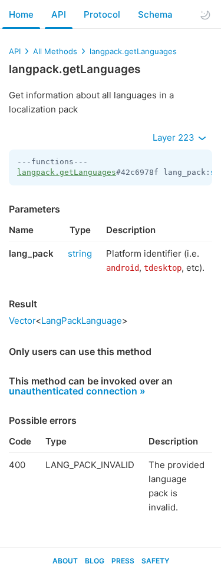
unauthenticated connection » (77, 391)
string (80, 253)
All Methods (55, 51)
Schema (155, 14)
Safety (155, 560)
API (58, 14)
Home (21, 14)
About (65, 560)
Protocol (102, 14)
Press (122, 560)
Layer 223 (175, 137)
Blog (94, 560)
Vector (22, 320)
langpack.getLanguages (133, 51)
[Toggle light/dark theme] (205, 14)
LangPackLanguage (81, 320)
